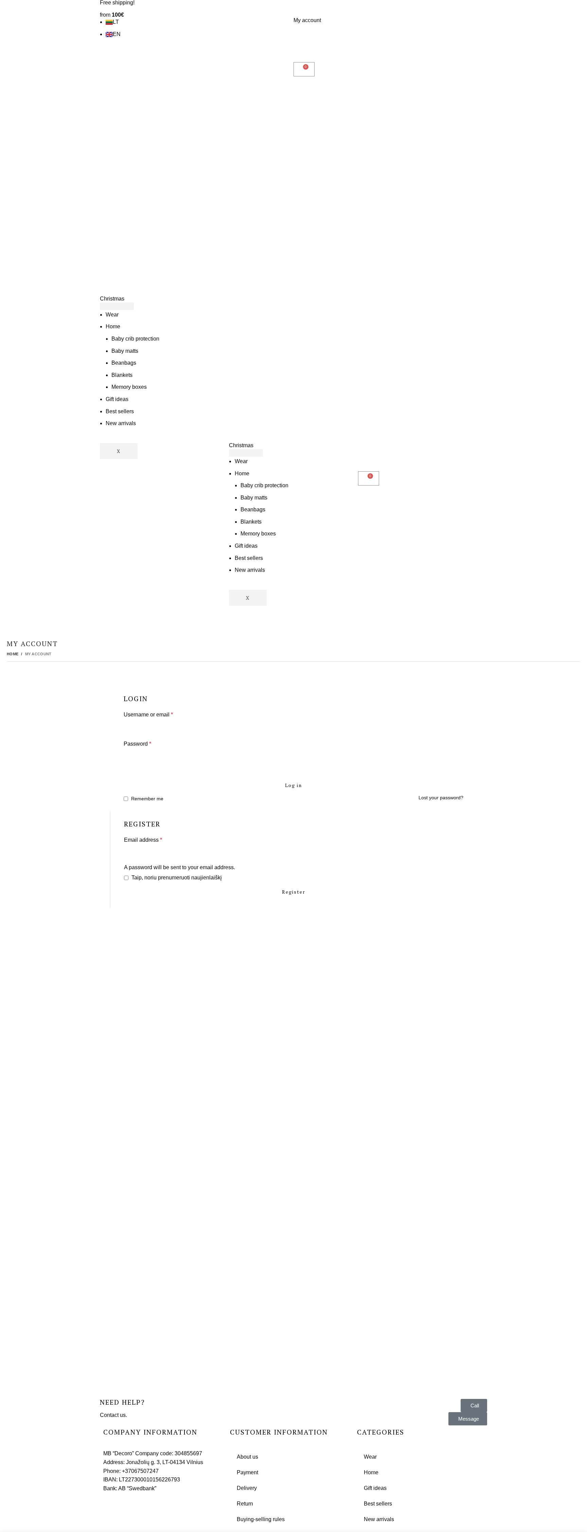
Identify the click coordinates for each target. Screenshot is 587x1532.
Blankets (121, 375)
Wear (112, 314)
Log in (293, 785)
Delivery (247, 1488)
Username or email (148, 714)
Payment (247, 1472)
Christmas (112, 299)
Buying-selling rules (261, 1519)
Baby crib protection (135, 339)
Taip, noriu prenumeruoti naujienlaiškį (176, 877)
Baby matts (124, 351)
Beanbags (123, 363)
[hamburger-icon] (117, 306)
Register (293, 892)
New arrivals (121, 423)
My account (307, 20)
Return (245, 1504)
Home (113, 326)
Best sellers (120, 411)
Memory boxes (129, 387)
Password (137, 744)
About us (247, 1457)
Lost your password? (441, 797)
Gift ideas (117, 399)
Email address (143, 840)
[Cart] (304, 69)
